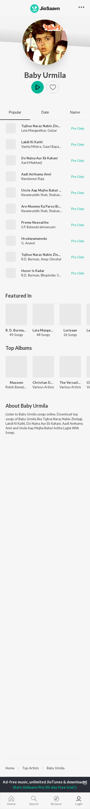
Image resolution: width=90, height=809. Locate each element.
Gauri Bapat (51, 147)
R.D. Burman (30, 259)
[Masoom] (16, 366)
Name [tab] (75, 112)
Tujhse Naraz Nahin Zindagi (43, 126)
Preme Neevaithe (35, 222)
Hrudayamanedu (34, 238)
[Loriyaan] (70, 314)
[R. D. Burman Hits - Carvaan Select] (16, 314)
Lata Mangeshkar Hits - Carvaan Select (43, 330)
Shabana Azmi (59, 195)
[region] (45, 768)
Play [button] (37, 87)
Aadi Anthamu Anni (36, 174)
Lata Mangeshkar (33, 130)
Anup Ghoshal (51, 259)
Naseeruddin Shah (34, 195)
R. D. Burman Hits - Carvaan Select (16, 330)
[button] (52, 87)
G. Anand (28, 243)
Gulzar (52, 130)
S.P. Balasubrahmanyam (38, 227)
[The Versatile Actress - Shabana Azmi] (70, 366)
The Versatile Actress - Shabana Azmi (70, 382)
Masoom (16, 382)
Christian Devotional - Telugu (43, 382)
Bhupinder (48, 275)
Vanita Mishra (31, 147)
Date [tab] (45, 112)
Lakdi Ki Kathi (32, 142)
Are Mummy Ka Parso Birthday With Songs (54, 206)
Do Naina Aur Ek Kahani (39, 158)
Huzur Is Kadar (32, 271)
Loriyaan (70, 330)
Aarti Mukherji (31, 163)
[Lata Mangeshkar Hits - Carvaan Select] (43, 314)
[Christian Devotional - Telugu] (43, 366)
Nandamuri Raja (32, 179)
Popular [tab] (15, 112)
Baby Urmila (45, 74)
